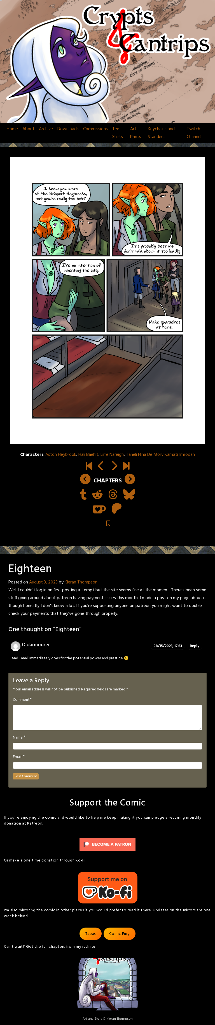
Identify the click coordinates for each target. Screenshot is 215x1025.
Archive (46, 129)
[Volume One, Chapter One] (89, 466)
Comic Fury (119, 934)
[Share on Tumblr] (83, 495)
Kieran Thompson (81, 582)
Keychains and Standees (161, 133)
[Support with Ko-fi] (99, 509)
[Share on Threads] (113, 495)
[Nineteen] (114, 466)
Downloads (68, 129)
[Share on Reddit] (97, 495)
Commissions (95, 129)
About (28, 129)
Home (12, 129)
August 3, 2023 (43, 582)
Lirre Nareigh (112, 454)
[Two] (126, 466)
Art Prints (135, 133)
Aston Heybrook (60, 454)
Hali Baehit (88, 454)
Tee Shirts (117, 133)
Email (17, 757)
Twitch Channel (194, 133)
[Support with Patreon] (116, 509)
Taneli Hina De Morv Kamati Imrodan (160, 454)
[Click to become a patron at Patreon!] (107, 844)
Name (18, 738)
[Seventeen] (101, 466)
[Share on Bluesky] (129, 495)
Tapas (90, 934)
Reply (194, 646)
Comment (21, 700)
